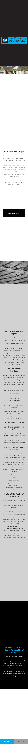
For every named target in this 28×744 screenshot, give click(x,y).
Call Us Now (7, 741)
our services (12, 377)
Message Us (21, 741)
